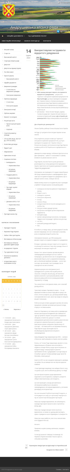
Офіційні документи (15, 36)
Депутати (7, 64)
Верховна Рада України (11, 231)
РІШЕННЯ (9, 129)
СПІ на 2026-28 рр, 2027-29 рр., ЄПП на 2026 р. (12, 139)
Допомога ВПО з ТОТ (13, 201)
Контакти (47, 41)
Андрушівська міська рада (34, 27)
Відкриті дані (8, 148)
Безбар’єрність (10, 162)
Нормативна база (14, 165)
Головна (58, 469)
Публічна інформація (10, 99)
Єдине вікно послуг (10, 155)
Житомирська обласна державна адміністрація (11, 243)
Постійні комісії (8, 72)
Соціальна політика (10, 159)
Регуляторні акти (9, 121)
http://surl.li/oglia (42, 99)
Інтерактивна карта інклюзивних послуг (10, 262)
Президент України (10, 228)
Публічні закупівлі (9, 113)
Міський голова (9, 49)
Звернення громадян (10, 86)
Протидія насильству (10, 214)
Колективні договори (10, 144)
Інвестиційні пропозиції (11, 41)
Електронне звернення (13, 95)
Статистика (10, 102)
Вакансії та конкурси (10, 117)
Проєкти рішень (9, 76)
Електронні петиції (10, 109)
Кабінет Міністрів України (12, 235)
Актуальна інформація (12, 170)
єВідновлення (8, 152)
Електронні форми (12, 106)
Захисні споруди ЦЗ (32, 41)
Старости (7, 53)
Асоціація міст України (11, 248)
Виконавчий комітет (10, 57)
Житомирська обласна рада (12, 239)
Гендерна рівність (11, 175)
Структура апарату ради (11, 61)
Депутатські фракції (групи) (12, 68)
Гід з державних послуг (37, 36)
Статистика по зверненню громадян (12, 90)
